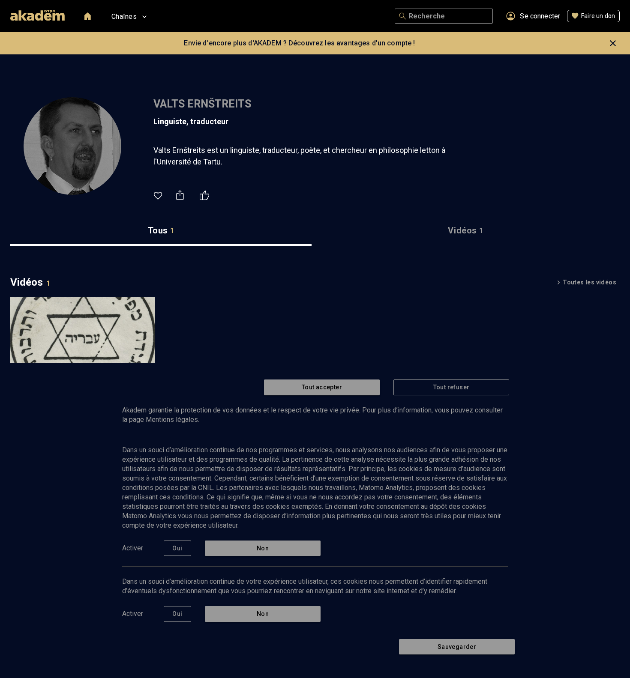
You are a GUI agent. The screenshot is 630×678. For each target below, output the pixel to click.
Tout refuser (451, 387)
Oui (177, 548)
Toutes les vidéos (589, 282)
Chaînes (124, 16)
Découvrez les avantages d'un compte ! (351, 43)
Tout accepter (322, 387)
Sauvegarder (457, 646)
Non (263, 548)
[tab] (161, 230)
